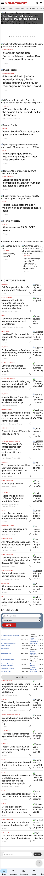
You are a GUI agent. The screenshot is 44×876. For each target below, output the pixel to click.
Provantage (5, 566)
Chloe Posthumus (8, 119)
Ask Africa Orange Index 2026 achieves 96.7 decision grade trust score (31, 263)
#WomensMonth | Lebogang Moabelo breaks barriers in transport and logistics (15, 384)
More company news (30, 241)
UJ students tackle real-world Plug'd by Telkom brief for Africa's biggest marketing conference (15, 688)
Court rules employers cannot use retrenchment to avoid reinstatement (16, 321)
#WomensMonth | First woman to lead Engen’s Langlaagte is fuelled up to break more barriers (14, 304)
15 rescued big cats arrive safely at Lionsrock (14, 530)
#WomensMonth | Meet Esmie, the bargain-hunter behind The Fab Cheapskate (21, 112)
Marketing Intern (6, 671)
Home (3, 8)
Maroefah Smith (6, 311)
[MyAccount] (41, 3)
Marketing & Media (16, 8)
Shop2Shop (33, 643)
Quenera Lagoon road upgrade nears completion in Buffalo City (16, 721)
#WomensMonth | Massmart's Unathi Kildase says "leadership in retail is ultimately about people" (16, 779)
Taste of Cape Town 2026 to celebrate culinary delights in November (15, 749)
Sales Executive (6, 653)
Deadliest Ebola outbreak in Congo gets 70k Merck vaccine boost (16, 337)
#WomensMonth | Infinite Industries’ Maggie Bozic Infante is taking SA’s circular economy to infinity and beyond (21, 81)
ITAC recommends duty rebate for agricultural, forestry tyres (16, 836)
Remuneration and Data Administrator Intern (8, 664)
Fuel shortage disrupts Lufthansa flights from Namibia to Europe (12, 498)
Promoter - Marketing (7, 659)
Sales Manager (5, 646)
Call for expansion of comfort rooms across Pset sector (15, 288)
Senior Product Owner (7, 668)
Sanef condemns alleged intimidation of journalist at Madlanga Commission (21, 182)
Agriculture (30, 8)
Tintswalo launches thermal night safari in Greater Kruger (15, 735)
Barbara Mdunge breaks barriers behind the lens (13, 574)
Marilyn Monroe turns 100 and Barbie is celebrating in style (16, 763)
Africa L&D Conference (8, 424)
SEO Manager (5, 648)
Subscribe (37, 854)
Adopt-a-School (6, 405)
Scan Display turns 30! (9, 254)
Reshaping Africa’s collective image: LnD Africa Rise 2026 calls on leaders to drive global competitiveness (16, 416)
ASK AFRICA (26, 256)
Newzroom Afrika (7, 579)
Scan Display (7, 251)
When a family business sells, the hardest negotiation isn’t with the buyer (15, 705)
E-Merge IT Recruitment (33, 668)
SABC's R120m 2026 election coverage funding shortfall (15, 823)
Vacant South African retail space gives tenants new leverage (20, 133)
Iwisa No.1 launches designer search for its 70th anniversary (16, 795)
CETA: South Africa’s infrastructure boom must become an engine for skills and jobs (11, 449)
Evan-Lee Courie (6, 786)
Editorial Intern (5, 640)
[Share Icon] (29, 293)
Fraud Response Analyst (8, 643)
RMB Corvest (17, 711)
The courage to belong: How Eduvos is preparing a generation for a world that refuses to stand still (15, 469)
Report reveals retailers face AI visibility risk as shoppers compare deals (21, 207)
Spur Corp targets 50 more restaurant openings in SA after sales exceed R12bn (19, 156)
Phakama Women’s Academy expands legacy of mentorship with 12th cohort (16, 353)
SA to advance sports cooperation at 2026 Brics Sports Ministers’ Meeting (14, 809)
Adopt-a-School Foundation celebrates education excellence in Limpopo (15, 400)
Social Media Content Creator (10, 635)
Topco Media (33, 671)
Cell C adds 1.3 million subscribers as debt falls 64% (16, 600)
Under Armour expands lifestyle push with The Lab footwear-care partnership (14, 516)
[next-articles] (41, 249)
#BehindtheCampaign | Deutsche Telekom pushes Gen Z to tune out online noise (21, 56)
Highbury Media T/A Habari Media (34, 639)
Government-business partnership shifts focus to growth (14, 368)
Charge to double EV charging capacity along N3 (16, 432)
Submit (40, 241)
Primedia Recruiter (32, 664)
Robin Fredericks (6, 390)
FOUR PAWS (5, 535)
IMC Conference (6, 695)
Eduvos (3, 476)
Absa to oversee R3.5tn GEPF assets (18, 229)
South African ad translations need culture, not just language (20, 17)
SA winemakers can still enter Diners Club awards (16, 587)
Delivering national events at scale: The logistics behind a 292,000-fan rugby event (15, 560)
